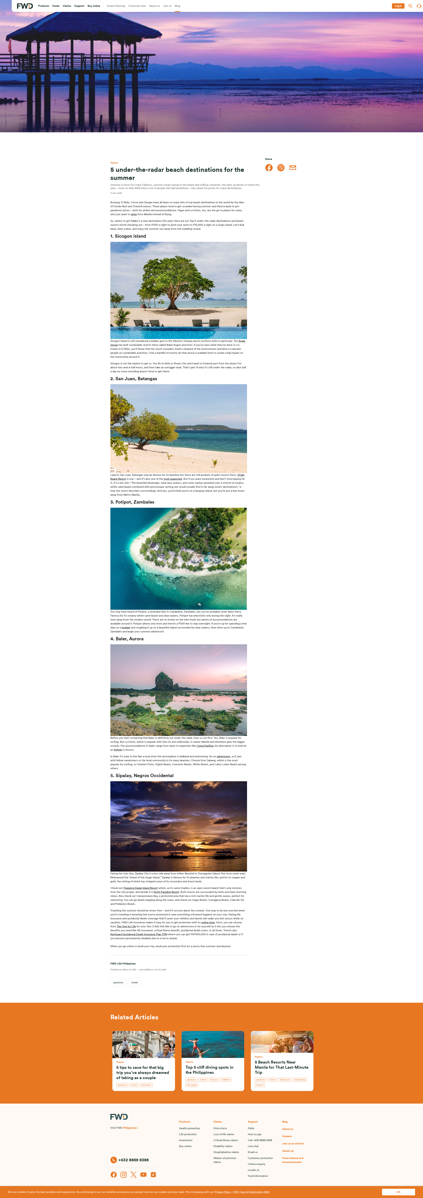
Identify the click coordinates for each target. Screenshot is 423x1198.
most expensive (173, 479)
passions (118, 982)
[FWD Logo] (25, 6)
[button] (43, 6)
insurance (146, 1085)
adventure (285, 1080)
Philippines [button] (129, 1128)
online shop (208, 922)
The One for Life (126, 926)
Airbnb (118, 750)
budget (126, 627)
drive (134, 214)
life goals (192, 1085)
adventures (223, 756)
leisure (213, 1080)
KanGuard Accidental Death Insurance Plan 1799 (138, 934)
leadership (299, 1080)
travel (134, 982)
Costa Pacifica (205, 746)
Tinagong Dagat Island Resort (140, 888)
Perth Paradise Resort (166, 892)
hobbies (226, 1080)
